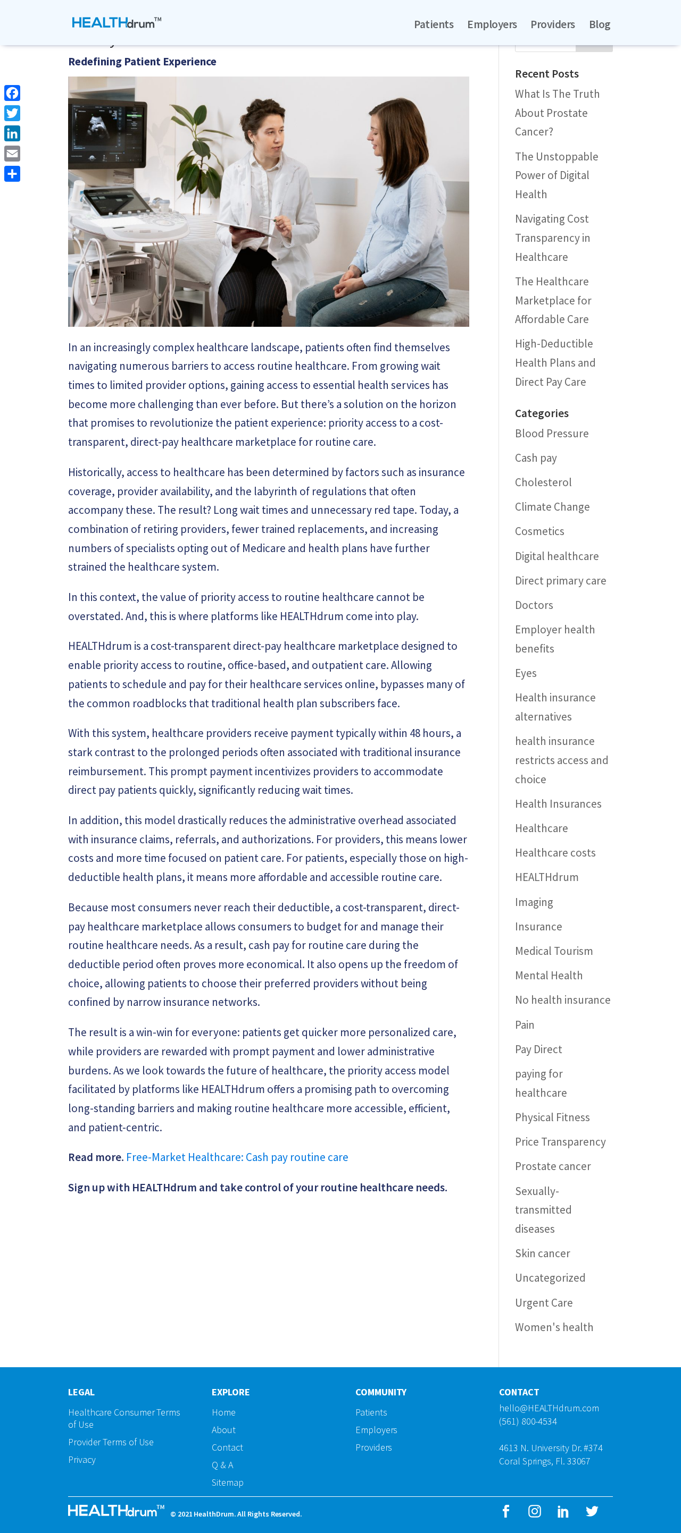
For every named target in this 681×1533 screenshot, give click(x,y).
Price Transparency (560, 1141)
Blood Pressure (552, 433)
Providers (552, 25)
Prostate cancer (553, 1166)
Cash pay (536, 458)
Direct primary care (561, 580)
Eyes (526, 673)
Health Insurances (558, 804)
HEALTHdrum (547, 877)
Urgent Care (544, 1302)
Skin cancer (542, 1253)
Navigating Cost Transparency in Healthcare (553, 237)
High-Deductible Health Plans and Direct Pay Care (555, 362)
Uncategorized (550, 1278)
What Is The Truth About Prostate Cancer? (557, 113)
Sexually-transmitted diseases (543, 1210)
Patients (433, 25)
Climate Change (552, 506)
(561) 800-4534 (528, 1421)
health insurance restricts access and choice (562, 760)
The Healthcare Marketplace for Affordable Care (553, 300)
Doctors (534, 605)
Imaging (534, 902)
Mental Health (549, 975)
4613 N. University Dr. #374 (551, 1448)
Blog (600, 25)
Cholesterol (543, 482)
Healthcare (541, 828)
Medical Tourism (554, 951)
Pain (525, 1025)
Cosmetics (539, 531)
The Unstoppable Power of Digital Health (557, 175)
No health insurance (563, 1000)
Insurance (538, 926)
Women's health (554, 1327)
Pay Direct (538, 1049)
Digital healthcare (557, 556)
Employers (492, 25)
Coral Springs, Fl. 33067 (545, 1461)
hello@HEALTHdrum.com (549, 1408)
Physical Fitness (552, 1117)
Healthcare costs (555, 852)
